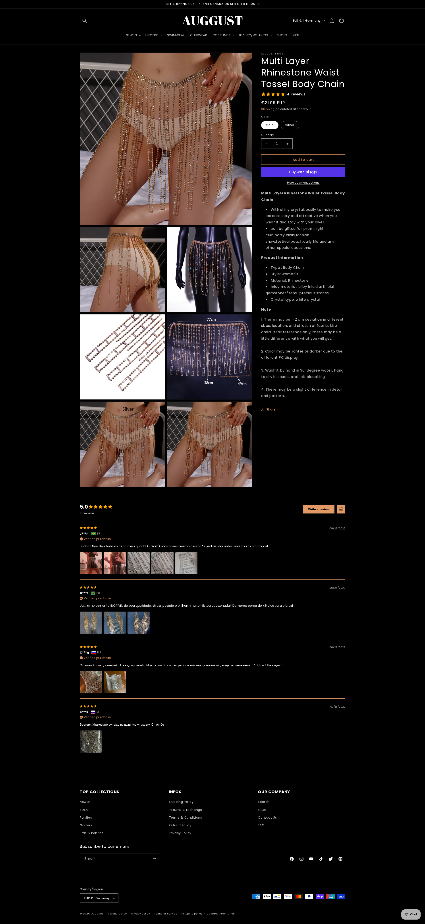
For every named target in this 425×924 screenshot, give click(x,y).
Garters (86, 825)
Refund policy (117, 913)
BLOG (262, 810)
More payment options (303, 182)
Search (264, 802)
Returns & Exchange (185, 810)
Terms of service (165, 913)
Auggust (97, 914)
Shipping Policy (181, 802)
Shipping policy (192, 913)
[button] (84, 20)
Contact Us (267, 817)
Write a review (318, 509)
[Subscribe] (154, 858)
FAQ (261, 825)
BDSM (84, 810)
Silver (290, 125)
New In (85, 802)
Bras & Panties (91, 833)
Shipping (268, 109)
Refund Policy (180, 825)
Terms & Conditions (185, 817)
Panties (86, 817)
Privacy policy (140, 913)
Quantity (267, 135)
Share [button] (271, 409)
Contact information (221, 913)
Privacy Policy (180, 833)
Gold (270, 125)
